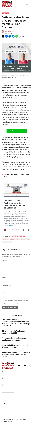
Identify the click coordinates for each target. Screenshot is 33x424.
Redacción (10, 31)
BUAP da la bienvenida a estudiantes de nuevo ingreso (16, 346)
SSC (10, 242)
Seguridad (4, 242)
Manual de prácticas (7, 409)
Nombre (4, 277)
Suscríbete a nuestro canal (17, 131)
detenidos (22, 236)
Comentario (5, 260)
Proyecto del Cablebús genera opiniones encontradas (14, 339)
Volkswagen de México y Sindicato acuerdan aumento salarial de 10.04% (16, 354)
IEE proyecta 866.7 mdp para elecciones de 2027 (13, 332)
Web (3, 292)
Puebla (17, 239)
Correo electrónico (6, 285)
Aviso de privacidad (7, 406)
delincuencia (15, 236)
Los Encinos (5, 239)
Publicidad (4, 412)
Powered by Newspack (7, 421)
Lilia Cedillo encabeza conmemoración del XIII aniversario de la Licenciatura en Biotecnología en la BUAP (16, 323)
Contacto (4, 403)
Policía (12, 239)
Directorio (4, 400)
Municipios (5, 13)
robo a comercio (25, 239)
